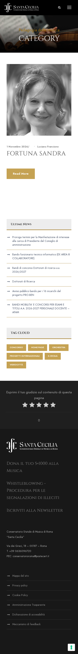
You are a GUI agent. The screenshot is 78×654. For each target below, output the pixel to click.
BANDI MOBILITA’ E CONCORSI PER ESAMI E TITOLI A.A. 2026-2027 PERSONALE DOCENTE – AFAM (40, 308)
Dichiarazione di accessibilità (28, 614)
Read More (21, 174)
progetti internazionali (25, 356)
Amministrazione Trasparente (28, 605)
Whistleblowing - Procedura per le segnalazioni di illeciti (33, 490)
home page (37, 347)
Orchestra (58, 347)
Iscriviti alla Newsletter (35, 510)
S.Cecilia (53, 356)
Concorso (16, 347)
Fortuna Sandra (36, 154)
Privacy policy (19, 585)
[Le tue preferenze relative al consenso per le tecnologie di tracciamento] (71, 647)
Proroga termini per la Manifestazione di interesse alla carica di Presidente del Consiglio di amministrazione (40, 241)
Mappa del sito (20, 576)
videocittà (16, 364)
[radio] (25, 405)
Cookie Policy (20, 595)
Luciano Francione (48, 146)
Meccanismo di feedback (26, 624)
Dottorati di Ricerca (23, 281)
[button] (59, 7)
